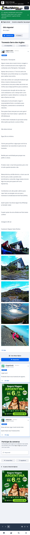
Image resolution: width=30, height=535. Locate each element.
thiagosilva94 (9, 365)
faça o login (18, 445)
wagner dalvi (9, 50)
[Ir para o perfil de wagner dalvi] (3, 51)
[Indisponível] (15, 232)
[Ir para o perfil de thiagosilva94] (3, 366)
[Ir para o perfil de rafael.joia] (3, 420)
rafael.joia (8, 419)
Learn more (3, 3)
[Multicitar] (2, 380)
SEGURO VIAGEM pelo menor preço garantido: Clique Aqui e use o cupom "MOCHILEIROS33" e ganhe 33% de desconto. (11, 15)
